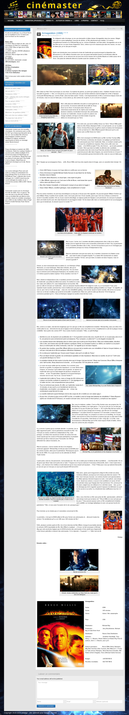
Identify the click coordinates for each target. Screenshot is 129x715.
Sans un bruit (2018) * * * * (13, 121)
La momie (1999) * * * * (12, 104)
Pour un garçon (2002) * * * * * (14, 101)
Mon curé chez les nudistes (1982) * (16, 115)
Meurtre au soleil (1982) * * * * (14, 88)
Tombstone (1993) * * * (12, 94)
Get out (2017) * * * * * (12, 91)
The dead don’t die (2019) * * (14, 118)
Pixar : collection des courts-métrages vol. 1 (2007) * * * (17, 97)
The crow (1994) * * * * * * (114, 28)
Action (50, 35)
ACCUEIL (11, 20)
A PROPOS (84, 20)
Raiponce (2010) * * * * (44, 28)
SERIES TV (49, 20)
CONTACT (94, 20)
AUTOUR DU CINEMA (63, 20)
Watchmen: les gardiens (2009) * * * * (17, 112)
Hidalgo (46, 35)
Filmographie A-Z (57, 35)
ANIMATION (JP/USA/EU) (33, 20)
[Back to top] (0, 714)
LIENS (77, 20)
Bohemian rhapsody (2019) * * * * (15, 107)
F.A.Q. (102, 20)
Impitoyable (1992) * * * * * (13, 110)
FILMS (18, 20)
